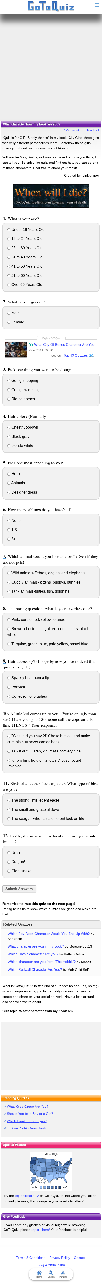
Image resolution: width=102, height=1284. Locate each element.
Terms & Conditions (30, 1258)
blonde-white (21, 446)
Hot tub (16, 474)
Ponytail (17, 687)
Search (51, 1277)
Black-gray (19, 436)
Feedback (93, 130)
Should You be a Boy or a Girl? (30, 1114)
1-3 (13, 530)
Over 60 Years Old (26, 285)
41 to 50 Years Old (26, 266)
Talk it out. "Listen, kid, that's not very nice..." (47, 751)
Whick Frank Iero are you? (27, 1121)
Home (39, 1277)
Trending (63, 1277)
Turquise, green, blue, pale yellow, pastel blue (49, 644)
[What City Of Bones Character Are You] (16, 349)
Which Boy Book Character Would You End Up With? (49, 934)
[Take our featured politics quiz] (51, 1171)
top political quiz (27, 1196)
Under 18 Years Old (27, 230)
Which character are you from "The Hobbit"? (42, 962)
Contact (80, 1258)
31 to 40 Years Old (26, 257)
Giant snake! (21, 871)
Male (15, 313)
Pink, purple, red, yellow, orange (37, 619)
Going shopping (24, 380)
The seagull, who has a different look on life (47, 819)
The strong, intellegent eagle (34, 800)
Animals (17, 483)
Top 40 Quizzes (76, 355)
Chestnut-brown (24, 427)
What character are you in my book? (36, 946)
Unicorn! (18, 853)
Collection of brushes (28, 696)
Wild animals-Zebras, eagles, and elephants (47, 573)
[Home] (51, 6)
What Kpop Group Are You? (27, 1106)
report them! (40, 1230)
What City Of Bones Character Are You (64, 344)
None (15, 520)
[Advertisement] (51, 68)
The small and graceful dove (34, 810)
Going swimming (25, 390)
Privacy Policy (59, 1258)
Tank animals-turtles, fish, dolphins (39, 591)
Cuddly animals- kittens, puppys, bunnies (45, 582)
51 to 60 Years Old (26, 276)
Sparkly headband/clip (29, 678)
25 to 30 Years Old (26, 248)
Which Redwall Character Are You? (35, 969)
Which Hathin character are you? (33, 954)
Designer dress (23, 492)
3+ (13, 539)
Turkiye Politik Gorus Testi (26, 1128)
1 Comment (71, 130)
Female (17, 322)
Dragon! (17, 862)
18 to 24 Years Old (26, 239)
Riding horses (22, 399)
